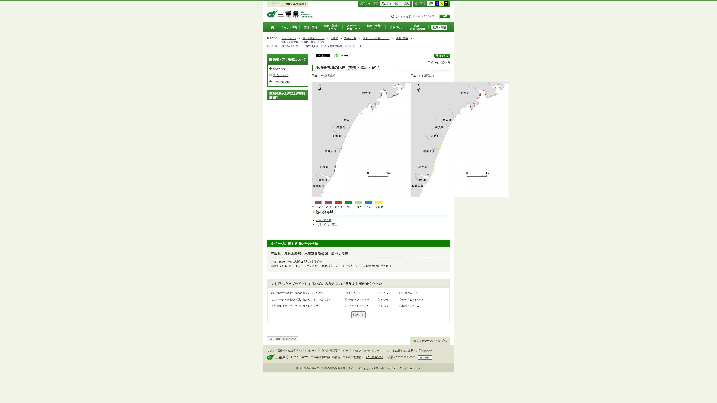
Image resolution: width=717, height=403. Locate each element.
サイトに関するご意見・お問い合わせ (409, 350)
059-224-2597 (292, 265)
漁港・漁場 (350, 38)
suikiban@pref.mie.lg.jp (377, 265)
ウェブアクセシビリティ (367, 350)
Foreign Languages (294, 3)
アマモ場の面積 (282, 81)
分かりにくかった (412, 299)
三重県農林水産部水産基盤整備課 (287, 95)
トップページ (289, 38)
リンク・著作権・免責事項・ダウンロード (292, 350)
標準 (431, 3)
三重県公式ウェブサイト (290, 14)
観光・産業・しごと (313, 38)
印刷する (442, 56)
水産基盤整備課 (333, 46)
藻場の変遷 (402, 38)
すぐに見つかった (358, 306)
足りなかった (410, 292)
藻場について (280, 75)
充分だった (354, 292)
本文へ (273, 3)
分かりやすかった (358, 299)
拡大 (406, 3)
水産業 (334, 38)
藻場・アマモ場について (376, 38)
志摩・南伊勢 (323, 220)
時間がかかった (411, 306)
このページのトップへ (432, 340)
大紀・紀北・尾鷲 (326, 224)
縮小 (397, 3)
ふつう (384, 292)
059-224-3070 (374, 357)
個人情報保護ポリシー (335, 350)
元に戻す (386, 3)
